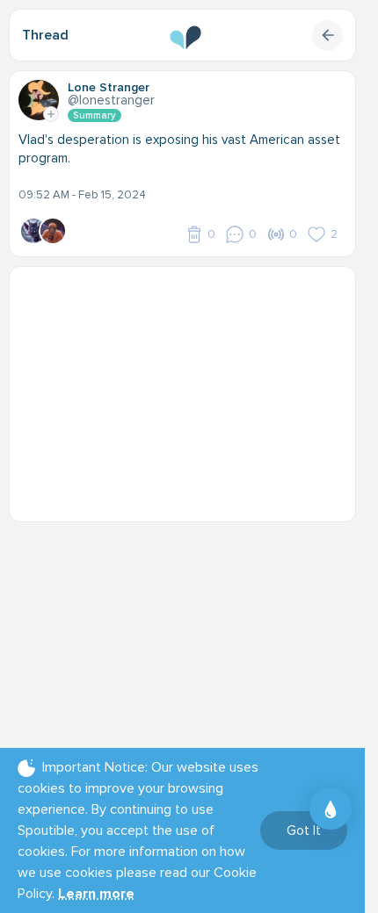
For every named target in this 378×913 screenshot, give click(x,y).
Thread (45, 35)
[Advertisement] (189, 385)
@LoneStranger (111, 100)
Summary (94, 115)
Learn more (96, 893)
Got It (304, 830)
